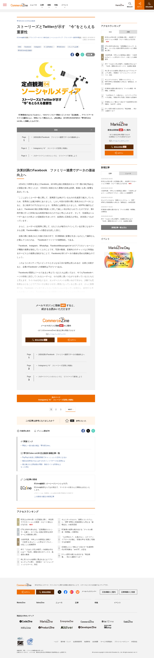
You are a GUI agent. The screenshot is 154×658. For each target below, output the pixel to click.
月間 (128, 32)
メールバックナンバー (57, 334)
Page (24, 148)
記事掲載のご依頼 (128, 592)
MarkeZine (21, 602)
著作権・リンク (66, 641)
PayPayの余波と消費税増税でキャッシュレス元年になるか (44, 457)
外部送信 (134, 641)
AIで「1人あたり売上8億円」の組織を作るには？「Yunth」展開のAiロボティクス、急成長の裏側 (37, 552)
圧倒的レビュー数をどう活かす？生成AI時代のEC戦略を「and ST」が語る (77, 548)
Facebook (27, 47)
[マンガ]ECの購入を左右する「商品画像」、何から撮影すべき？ (76, 555)
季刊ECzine (61, 47)
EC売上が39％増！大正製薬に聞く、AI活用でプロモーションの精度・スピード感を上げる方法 (37, 522)
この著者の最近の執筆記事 (44, 496)
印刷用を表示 (25, 431)
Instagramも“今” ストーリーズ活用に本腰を (50, 148)
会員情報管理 (77, 641)
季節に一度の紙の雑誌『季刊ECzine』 (36, 445)
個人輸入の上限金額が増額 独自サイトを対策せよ (41, 464)
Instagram (37, 47)
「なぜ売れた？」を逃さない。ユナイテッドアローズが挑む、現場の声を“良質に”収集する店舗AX (78, 539)
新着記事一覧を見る (119, 227)
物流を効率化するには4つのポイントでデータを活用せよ (43, 461)
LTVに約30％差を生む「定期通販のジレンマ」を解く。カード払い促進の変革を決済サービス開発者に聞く (37, 532)
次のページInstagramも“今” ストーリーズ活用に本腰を (56, 398)
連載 (49, 5)
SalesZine (40, 602)
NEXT (70, 409)
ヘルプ (56, 641)
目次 (56, 130)
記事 (42, 5)
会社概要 (95, 641)
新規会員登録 (41, 340)
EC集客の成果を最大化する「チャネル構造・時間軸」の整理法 (77, 530)
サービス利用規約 (106, 641)
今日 (110, 32)
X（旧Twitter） (49, 47)
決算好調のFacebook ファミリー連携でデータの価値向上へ (56, 137)
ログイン (73, 340)
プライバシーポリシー (122, 641)
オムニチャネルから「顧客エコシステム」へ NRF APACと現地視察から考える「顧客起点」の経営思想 (78, 522)
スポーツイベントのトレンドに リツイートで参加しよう (55, 155)
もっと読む (25, 467)
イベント (64, 5)
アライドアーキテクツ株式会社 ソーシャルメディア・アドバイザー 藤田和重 (54, 37)
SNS (19, 47)
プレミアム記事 (73, 47)
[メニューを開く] (5, 5)
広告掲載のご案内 (109, 592)
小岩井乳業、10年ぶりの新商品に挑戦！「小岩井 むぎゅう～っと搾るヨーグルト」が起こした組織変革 (37, 542)
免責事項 (87, 641)
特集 (56, 5)
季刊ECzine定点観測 (25, 50)
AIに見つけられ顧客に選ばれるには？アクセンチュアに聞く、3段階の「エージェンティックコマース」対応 (37, 562)
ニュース (33, 5)
